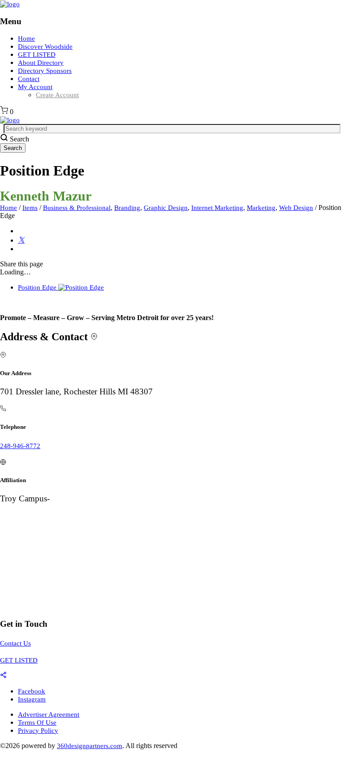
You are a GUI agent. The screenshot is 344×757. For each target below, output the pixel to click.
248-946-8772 (20, 445)
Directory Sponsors (45, 70)
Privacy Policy (38, 730)
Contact (28, 78)
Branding (127, 207)
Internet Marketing (217, 207)
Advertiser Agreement (48, 714)
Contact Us (15, 643)
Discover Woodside (45, 46)
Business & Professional (77, 207)
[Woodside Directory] (10, 4)
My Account (35, 86)
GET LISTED (37, 54)
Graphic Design (166, 207)
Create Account (57, 94)
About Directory (41, 62)
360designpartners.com (89, 745)
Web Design (296, 207)
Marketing (261, 207)
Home (26, 38)
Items (30, 207)
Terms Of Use (37, 722)
